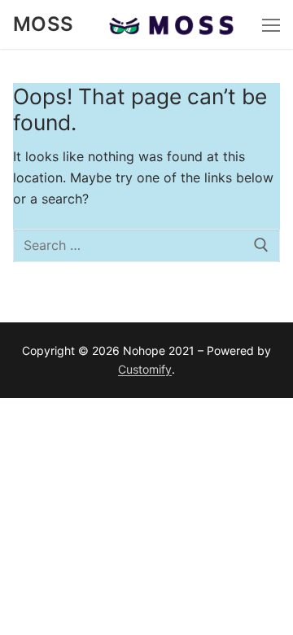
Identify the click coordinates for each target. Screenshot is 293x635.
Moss (43, 24)
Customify (145, 369)
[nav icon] (271, 24)
